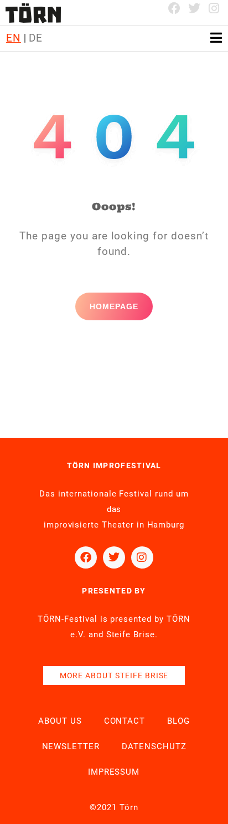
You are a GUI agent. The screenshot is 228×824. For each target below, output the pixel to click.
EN (13, 38)
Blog (178, 721)
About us (60, 721)
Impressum (114, 772)
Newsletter (71, 746)
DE (36, 38)
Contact (125, 721)
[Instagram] (214, 8)
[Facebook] (175, 8)
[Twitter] (194, 8)
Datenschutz (154, 746)
